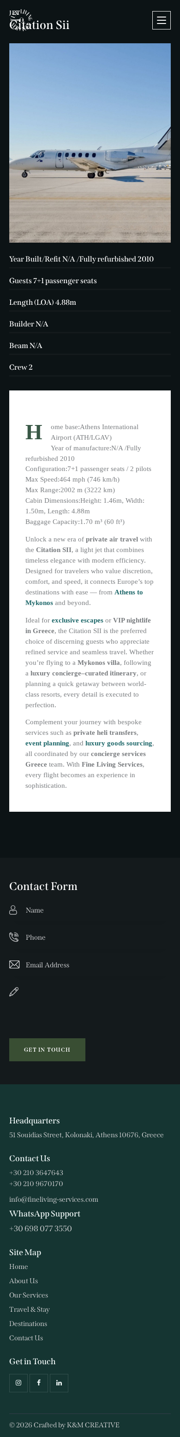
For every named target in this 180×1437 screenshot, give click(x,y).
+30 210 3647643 (36, 1173)
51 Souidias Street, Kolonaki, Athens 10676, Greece (86, 1135)
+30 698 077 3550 (40, 1228)
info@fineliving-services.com (53, 1199)
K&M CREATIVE (93, 1425)
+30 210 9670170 (36, 1184)
